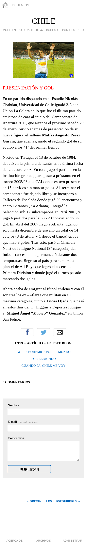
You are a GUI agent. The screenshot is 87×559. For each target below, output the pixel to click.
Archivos (43, 540)
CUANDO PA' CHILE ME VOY (43, 365)
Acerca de (14, 540)
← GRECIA (33, 501)
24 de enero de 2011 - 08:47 (23, 30)
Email (59, 332)
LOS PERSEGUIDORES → (63, 501)
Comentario (16, 438)
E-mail (23, 421)
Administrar (72, 540)
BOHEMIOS (20, 5)
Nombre (13, 405)
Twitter (43, 332)
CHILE (43, 21)
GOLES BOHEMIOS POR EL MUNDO (44, 352)
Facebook (27, 332)
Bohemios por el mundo (65, 30)
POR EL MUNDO (43, 358)
